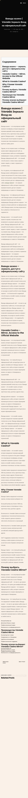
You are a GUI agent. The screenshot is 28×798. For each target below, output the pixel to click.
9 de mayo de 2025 (18, 29)
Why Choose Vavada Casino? (12, 85)
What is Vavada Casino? (14, 81)
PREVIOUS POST (5, 662)
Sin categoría (14, 31)
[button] (1, 794)
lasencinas (7, 29)
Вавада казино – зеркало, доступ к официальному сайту (14, 68)
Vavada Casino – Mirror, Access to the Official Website (14, 76)
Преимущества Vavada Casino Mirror (13, 96)
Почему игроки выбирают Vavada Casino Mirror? (14, 101)
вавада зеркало (9, 183)
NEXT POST (22, 661)
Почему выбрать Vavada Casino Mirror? (14, 91)
